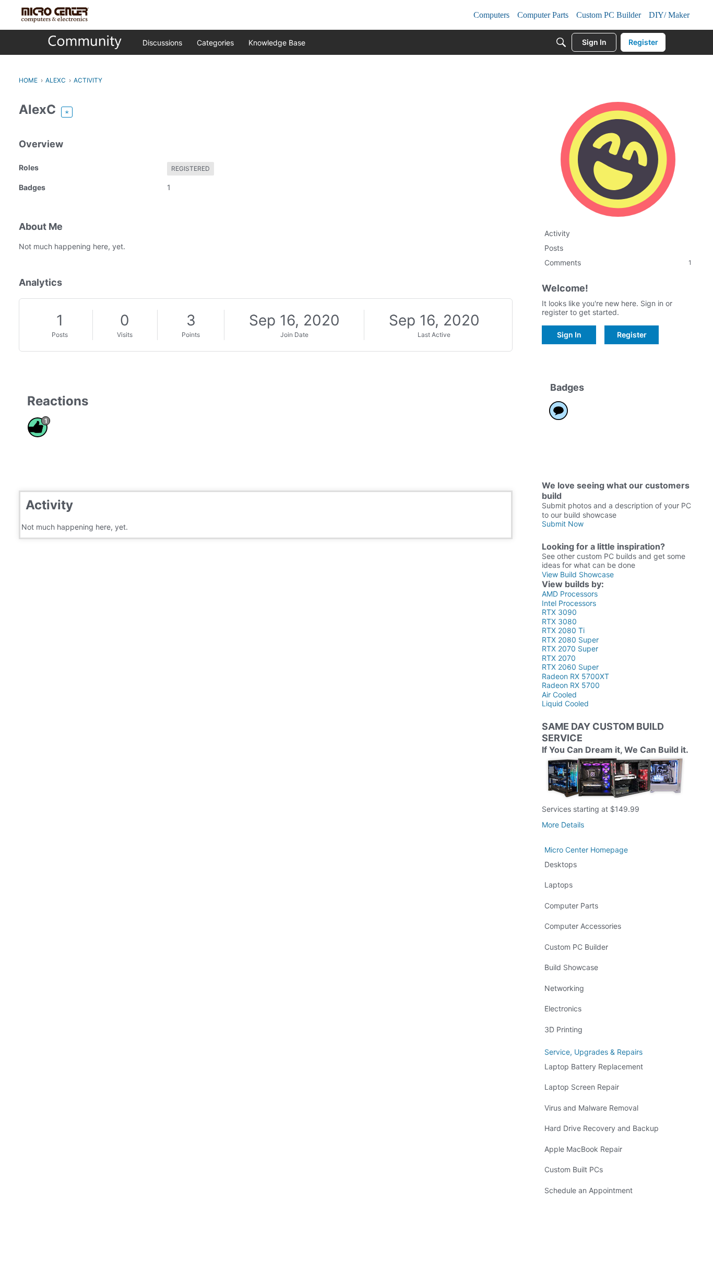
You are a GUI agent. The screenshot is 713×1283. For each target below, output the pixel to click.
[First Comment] (558, 411)
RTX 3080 (559, 621)
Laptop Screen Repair (581, 1086)
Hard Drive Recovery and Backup (601, 1128)
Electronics (562, 1008)
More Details (563, 824)
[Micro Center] (85, 42)
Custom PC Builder (576, 946)
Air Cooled (559, 694)
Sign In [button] (569, 334)
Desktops (560, 864)
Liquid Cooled (565, 703)
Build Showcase (571, 967)
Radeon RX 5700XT (575, 676)
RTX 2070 (559, 658)
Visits (125, 335)
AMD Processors (570, 593)
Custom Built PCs (573, 1169)
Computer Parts (571, 905)
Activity (557, 233)
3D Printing (563, 1029)
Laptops (558, 884)
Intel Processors (569, 603)
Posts (60, 335)
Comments (618, 262)
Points (191, 335)
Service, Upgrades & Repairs (593, 1051)
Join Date (294, 335)
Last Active (434, 335)
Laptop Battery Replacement (593, 1066)
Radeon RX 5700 (571, 685)
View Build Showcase (578, 574)
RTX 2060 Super (570, 666)
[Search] (561, 42)
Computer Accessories (582, 926)
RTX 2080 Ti (563, 630)
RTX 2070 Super (570, 648)
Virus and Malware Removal (591, 1107)
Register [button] (632, 334)
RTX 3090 (559, 612)
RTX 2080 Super (570, 639)
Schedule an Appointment (588, 1190)
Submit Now (563, 523)
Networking (564, 988)
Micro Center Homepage (586, 849)
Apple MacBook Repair (583, 1149)
